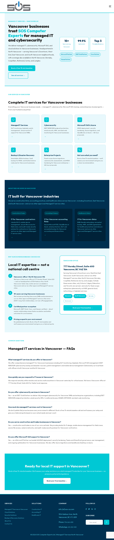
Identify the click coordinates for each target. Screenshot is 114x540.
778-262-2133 (68, 522)
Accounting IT (36, 512)
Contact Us (8, 524)
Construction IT (37, 509)
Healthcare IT (36, 515)
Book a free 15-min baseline (21, 68)
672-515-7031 (72, 527)
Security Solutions (10, 515)
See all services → (18, 75)
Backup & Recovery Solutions (14, 518)
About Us (8, 521)
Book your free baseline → (83, 308)
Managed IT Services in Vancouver (16, 509)
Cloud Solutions (10, 512)
